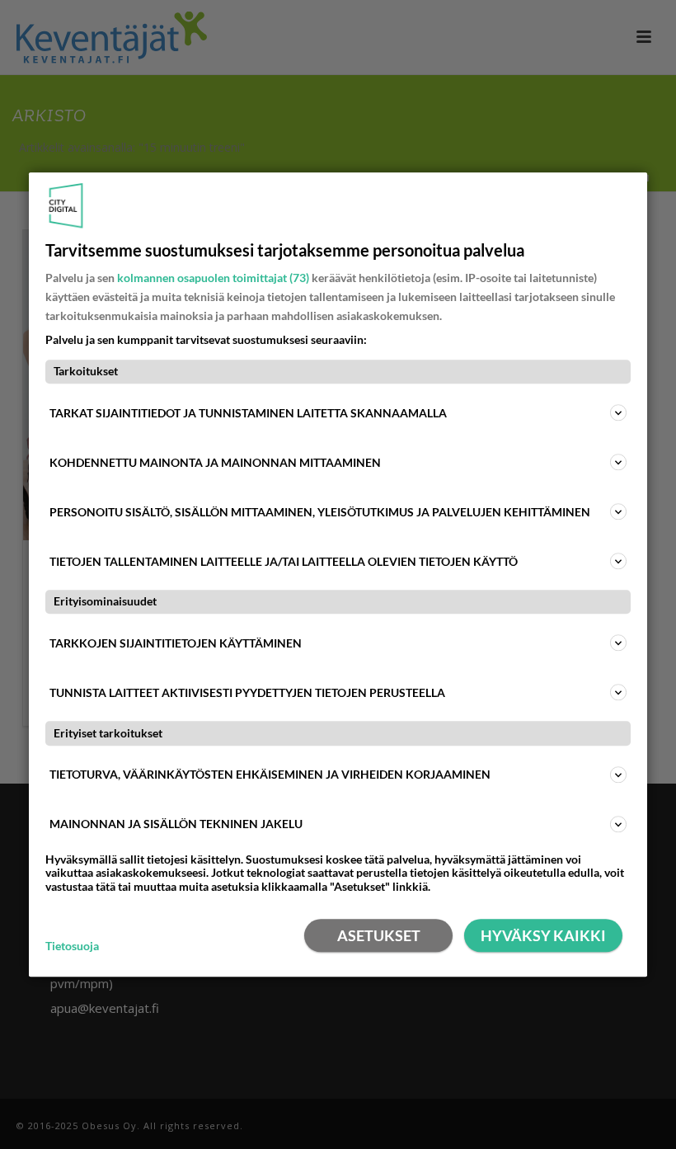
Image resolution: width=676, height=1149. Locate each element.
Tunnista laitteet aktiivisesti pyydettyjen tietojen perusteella (247, 692)
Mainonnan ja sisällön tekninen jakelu (176, 824)
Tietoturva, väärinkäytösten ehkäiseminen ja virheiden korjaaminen (270, 774)
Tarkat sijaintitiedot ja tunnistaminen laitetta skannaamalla (248, 413)
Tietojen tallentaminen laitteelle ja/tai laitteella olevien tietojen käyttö (283, 561)
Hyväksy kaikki (543, 935)
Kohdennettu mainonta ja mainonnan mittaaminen (215, 462)
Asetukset (378, 935)
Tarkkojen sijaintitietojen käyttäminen (175, 643)
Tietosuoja (72, 946)
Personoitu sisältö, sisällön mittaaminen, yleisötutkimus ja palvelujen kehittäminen (319, 512)
